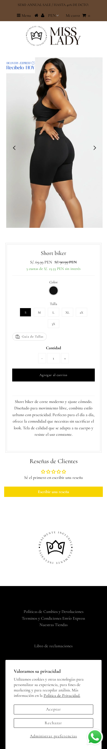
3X (53, 324)
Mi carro (78, 15)
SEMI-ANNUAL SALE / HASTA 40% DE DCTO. (53, 5)
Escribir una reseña (53, 491)
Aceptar (53, 709)
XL (67, 312)
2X (81, 312)
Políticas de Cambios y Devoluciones (53, 611)
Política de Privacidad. (62, 695)
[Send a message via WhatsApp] (94, 737)
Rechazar (53, 722)
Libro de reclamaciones (53, 646)
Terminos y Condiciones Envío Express (53, 618)
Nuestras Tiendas (53, 624)
